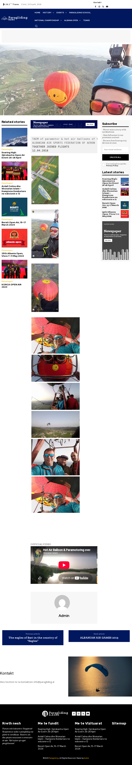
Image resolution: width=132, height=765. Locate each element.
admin (64, 616)
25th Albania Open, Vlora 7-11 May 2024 (13, 254)
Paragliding (54, 758)
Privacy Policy (112, 166)
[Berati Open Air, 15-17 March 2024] (14, 207)
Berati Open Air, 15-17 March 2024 (14, 223)
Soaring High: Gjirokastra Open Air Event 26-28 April (13, 155)
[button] (36, 26)
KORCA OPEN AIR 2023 (11, 286)
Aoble (86, 758)
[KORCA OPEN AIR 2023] (14, 269)
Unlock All (115, 157)
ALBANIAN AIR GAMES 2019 (99, 637)
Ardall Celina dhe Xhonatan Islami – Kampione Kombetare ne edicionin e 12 (14, 190)
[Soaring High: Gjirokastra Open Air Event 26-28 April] (14, 137)
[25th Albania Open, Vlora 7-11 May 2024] (14, 238)
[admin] (64, 602)
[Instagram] (99, 7)
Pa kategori (7, 149)
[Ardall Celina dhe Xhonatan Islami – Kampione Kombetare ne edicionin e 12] (14, 170)
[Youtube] (107, 7)
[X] (103, 7)
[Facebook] (95, 7)
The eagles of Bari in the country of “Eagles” (33, 639)
